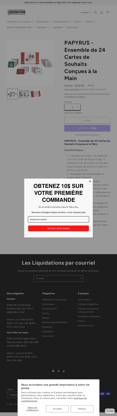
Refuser (82, 408)
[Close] (90, 181)
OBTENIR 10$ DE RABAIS (58, 228)
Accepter (57, 408)
